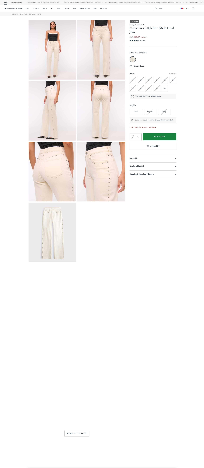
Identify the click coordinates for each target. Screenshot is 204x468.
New (27, 8)
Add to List (154, 146)
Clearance (23, 14)
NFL (52, 8)
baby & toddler (85, 8)
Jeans (59, 8)
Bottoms (32, 14)
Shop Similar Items (154, 96)
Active (67, 8)
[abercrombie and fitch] (13, 8)
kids (74, 8)
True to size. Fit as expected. (162, 120)
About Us (103, 8)
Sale (95, 8)
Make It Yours (159, 137)
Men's (45, 8)
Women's (36, 8)
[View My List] (187, 8)
